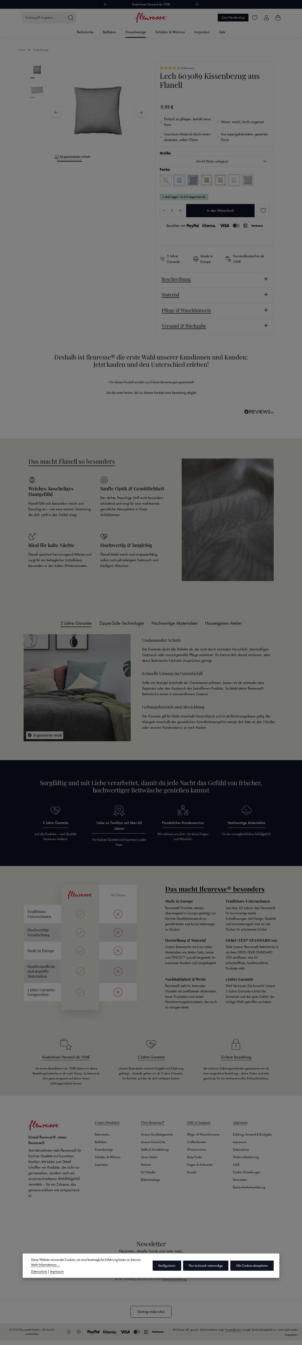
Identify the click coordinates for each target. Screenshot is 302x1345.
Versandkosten (233, 1330)
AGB (236, 1164)
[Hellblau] (179, 180)
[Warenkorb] (278, 17)
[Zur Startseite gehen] (151, 17)
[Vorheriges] (105, 4)
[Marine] (193, 180)
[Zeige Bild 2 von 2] (101, 156)
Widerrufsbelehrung (246, 1157)
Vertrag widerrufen (151, 1311)
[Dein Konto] (266, 17)
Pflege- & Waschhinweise (203, 1134)
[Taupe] (248, 180)
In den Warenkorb (220, 210)
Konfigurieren (167, 1265)
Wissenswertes (196, 1149)
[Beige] (166, 180)
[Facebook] (69, 1332)
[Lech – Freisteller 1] (98, 112)
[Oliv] (207, 180)
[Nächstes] (197, 4)
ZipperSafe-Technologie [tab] (121, 623)
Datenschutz (241, 1149)
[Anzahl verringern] (164, 210)
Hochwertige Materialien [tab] (174, 623)
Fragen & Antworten (200, 1164)
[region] (87, 112)
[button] (215, 68)
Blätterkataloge (150, 1180)
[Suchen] (71, 17)
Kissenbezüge (104, 1149)
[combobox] (44, 17)
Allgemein (240, 1122)
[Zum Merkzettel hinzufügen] (263, 210)
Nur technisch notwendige (206, 1265)
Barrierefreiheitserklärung (249, 1187)
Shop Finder (194, 1157)
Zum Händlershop (233, 17)
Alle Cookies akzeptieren (252, 1265)
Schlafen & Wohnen (108, 1157)
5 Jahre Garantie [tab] (76, 623)
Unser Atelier (149, 1157)
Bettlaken (101, 1142)
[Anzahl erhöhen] (180, 210)
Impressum (240, 1142)
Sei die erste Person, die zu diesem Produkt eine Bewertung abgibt (151, 392)
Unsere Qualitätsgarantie (157, 1134)
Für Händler (148, 1172)
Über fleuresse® (152, 1122)
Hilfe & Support (198, 1122)
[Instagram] (79, 1332)
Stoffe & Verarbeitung (154, 1149)
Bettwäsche (102, 1134)
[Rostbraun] (220, 180)
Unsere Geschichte (153, 1142)
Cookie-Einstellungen (246, 1172)
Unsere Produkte (107, 1122)
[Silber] (234, 180)
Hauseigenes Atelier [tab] (223, 623)
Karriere (146, 1164)
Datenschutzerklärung (174, 1279)
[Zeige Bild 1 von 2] (95, 156)
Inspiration (101, 1164)
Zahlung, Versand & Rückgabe (252, 1134)
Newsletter (240, 1180)
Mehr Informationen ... (45, 1264)
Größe (165, 153)
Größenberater (196, 1142)
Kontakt (191, 1172)
